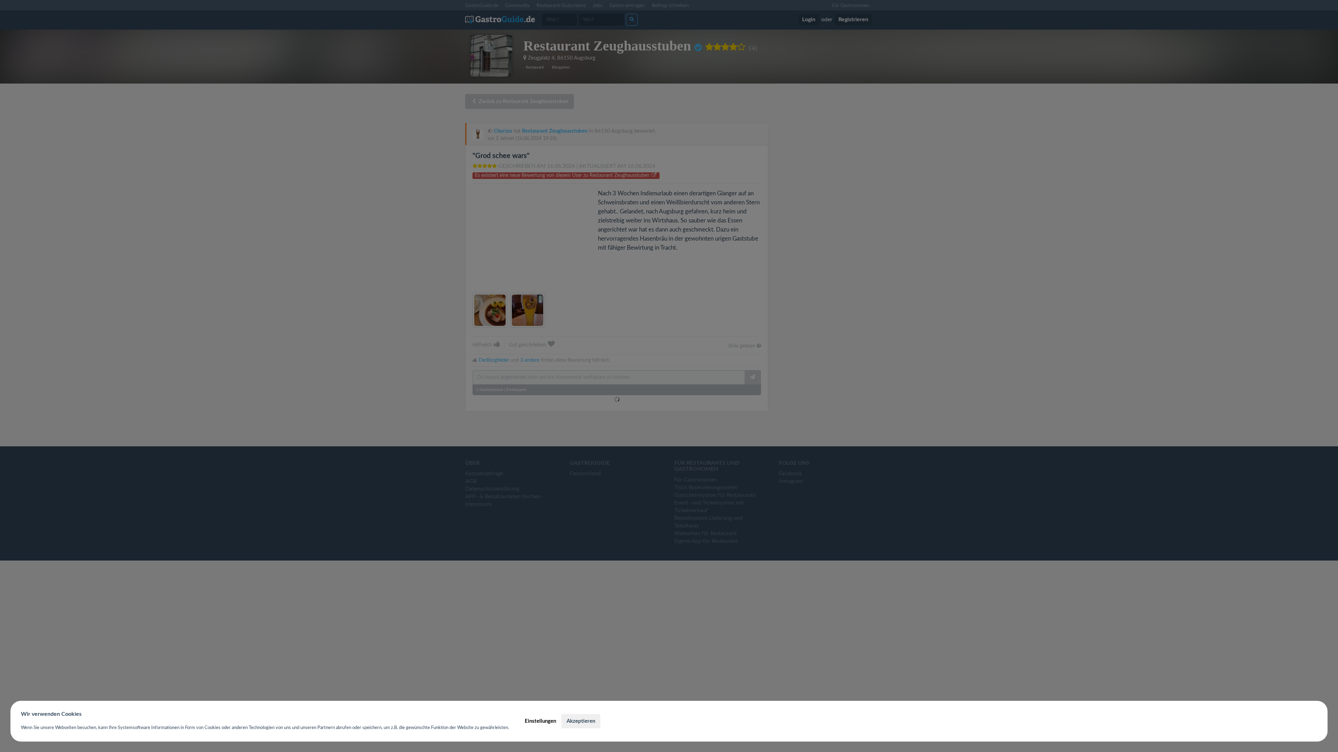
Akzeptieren (581, 721)
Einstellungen (540, 721)
